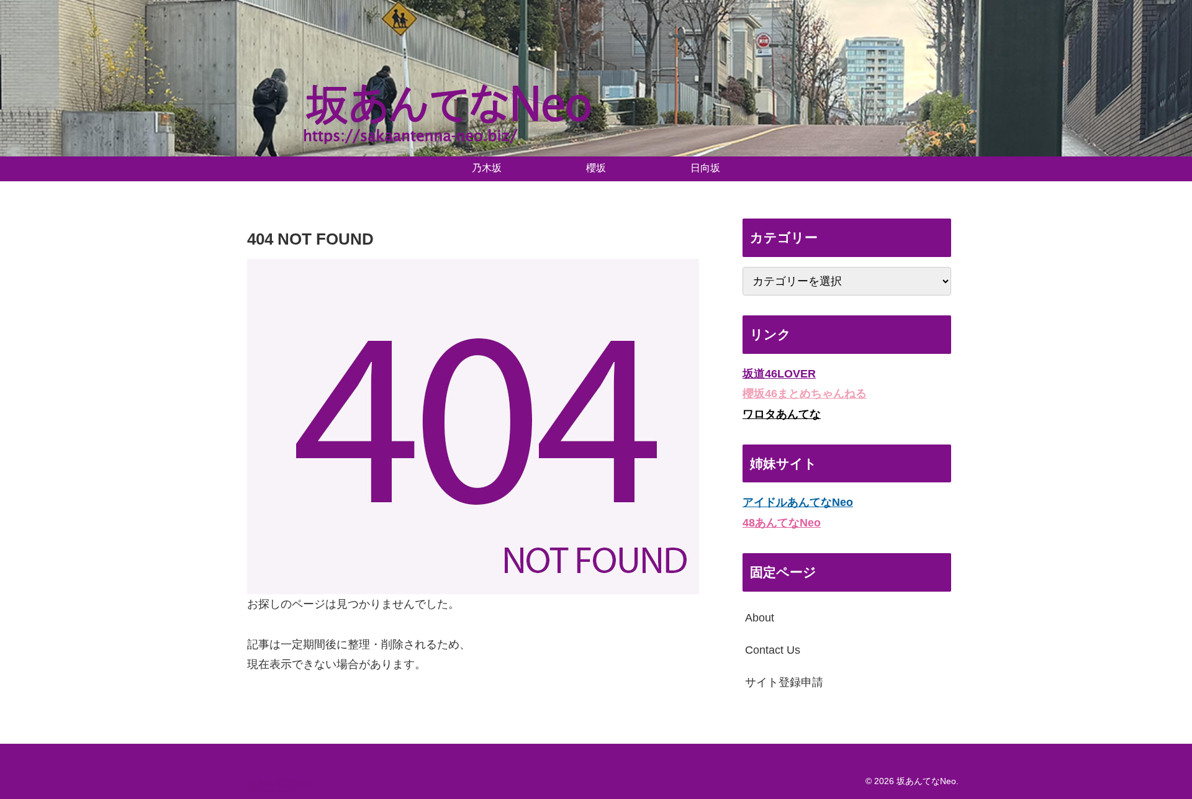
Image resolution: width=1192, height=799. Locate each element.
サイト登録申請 (784, 682)
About (759, 618)
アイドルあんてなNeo (798, 502)
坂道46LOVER (779, 374)
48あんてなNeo (782, 523)
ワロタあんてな (782, 414)
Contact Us (772, 650)
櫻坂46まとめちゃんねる (805, 393)
